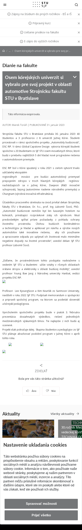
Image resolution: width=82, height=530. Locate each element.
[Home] (3, 51)
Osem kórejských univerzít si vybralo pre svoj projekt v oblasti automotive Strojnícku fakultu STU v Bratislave (38, 87)
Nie (53, 391)
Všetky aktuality (62, 414)
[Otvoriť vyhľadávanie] (76, 4)
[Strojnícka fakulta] (40, 4)
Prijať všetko (41, 515)
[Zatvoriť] (5, 4)
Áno (33, 391)
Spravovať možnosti (41, 503)
